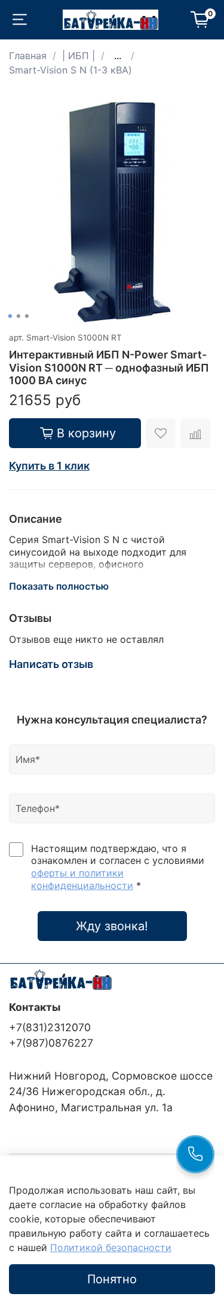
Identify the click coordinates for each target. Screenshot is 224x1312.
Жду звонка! (112, 926)
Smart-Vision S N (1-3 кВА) (70, 70)
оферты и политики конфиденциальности (82, 879)
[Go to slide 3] (26, 316)
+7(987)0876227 (51, 1043)
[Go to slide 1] (9, 316)
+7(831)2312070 (50, 1027)
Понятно (112, 1279)
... (117, 55)
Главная (28, 56)
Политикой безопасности (110, 1247)
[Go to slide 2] (18, 316)
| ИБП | (78, 56)
